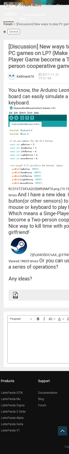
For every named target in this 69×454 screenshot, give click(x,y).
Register (41, 6)
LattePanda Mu (10, 399)
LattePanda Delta (12, 424)
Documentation (34, 15)
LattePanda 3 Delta (13, 411)
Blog (22, 19)
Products (10, 15)
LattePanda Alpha (12, 418)
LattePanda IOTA (12, 392)
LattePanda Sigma (12, 405)
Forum (8, 19)
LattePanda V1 (10, 430)
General (13, 31)
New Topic (11, 6)
